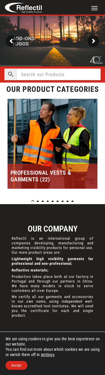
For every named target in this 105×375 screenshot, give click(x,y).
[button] (32, 201)
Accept (16, 365)
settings (47, 354)
